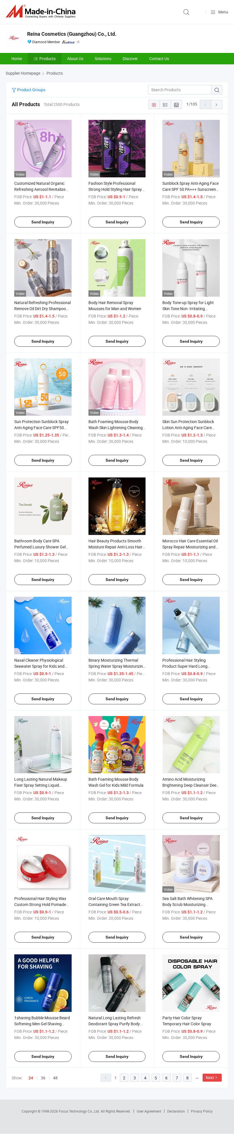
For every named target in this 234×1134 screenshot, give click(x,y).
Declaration (176, 1111)
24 (31, 1078)
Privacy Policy (202, 1111)
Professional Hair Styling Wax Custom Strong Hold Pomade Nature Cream (40, 904)
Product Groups (30, 89)
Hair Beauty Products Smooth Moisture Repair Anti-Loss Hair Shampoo (115, 547)
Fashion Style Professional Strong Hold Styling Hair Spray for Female (115, 189)
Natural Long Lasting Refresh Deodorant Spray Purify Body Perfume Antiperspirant (114, 1023)
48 (55, 1078)
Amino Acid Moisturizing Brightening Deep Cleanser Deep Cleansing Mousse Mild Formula (190, 785)
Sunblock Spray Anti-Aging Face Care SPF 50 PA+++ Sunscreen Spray (190, 189)
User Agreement (149, 1111)
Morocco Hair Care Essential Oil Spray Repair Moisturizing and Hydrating (190, 547)
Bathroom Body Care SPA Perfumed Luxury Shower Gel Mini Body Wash (40, 547)
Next (210, 1077)
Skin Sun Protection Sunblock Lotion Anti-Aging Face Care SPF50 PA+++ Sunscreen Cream (190, 427)
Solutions (103, 58)
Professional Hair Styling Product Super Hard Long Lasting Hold (184, 666)
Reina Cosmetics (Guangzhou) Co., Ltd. (71, 34)
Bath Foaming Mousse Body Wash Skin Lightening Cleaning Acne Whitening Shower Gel (115, 427)
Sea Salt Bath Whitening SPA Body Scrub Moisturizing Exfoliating (187, 904)
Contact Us (159, 58)
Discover (130, 58)
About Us (75, 58)
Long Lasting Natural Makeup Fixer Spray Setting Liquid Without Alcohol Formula (40, 785)
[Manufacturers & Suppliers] (42, 11)
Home (16, 58)
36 (43, 1078)
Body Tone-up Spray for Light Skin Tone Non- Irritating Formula (188, 308)
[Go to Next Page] (216, 104)
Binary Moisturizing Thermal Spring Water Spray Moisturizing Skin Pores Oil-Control (116, 666)
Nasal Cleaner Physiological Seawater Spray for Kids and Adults (39, 666)
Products (47, 58)
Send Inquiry (42, 222)
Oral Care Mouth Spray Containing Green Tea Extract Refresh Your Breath (114, 904)
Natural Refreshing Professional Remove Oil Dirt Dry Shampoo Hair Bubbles (42, 308)
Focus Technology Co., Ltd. (80, 1111)
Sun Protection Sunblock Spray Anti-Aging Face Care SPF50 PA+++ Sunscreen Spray (41, 427)
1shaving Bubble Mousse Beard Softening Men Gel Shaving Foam (42, 1023)
